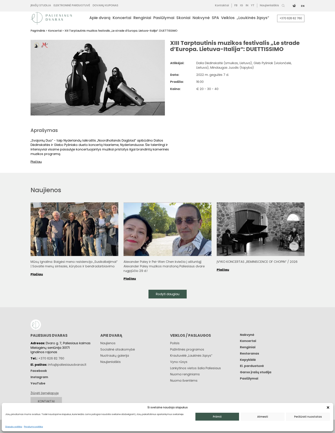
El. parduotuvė (252, 366)
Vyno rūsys (178, 362)
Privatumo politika (33, 426)
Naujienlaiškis (110, 362)
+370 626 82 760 (291, 18)
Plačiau (37, 274)
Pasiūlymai (249, 378)
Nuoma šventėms (184, 380)
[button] (328, 407)
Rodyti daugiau (167, 294)
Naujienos (108, 343)
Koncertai (248, 341)
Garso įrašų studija (255, 372)
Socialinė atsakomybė (117, 349)
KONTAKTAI (46, 401)
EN (302, 6)
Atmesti (262, 416)
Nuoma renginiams (185, 374)
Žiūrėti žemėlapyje (45, 393)
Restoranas (249, 353)
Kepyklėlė (248, 360)
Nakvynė (247, 335)
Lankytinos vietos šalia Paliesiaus (195, 368)
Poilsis (175, 343)
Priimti (217, 416)
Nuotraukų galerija (114, 355)
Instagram (39, 377)
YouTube (38, 383)
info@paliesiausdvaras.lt (67, 364)
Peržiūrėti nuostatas (308, 416)
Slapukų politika (13, 426)
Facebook (39, 371)
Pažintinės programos (187, 349)
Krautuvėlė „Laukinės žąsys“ (191, 355)
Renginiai (247, 347)
